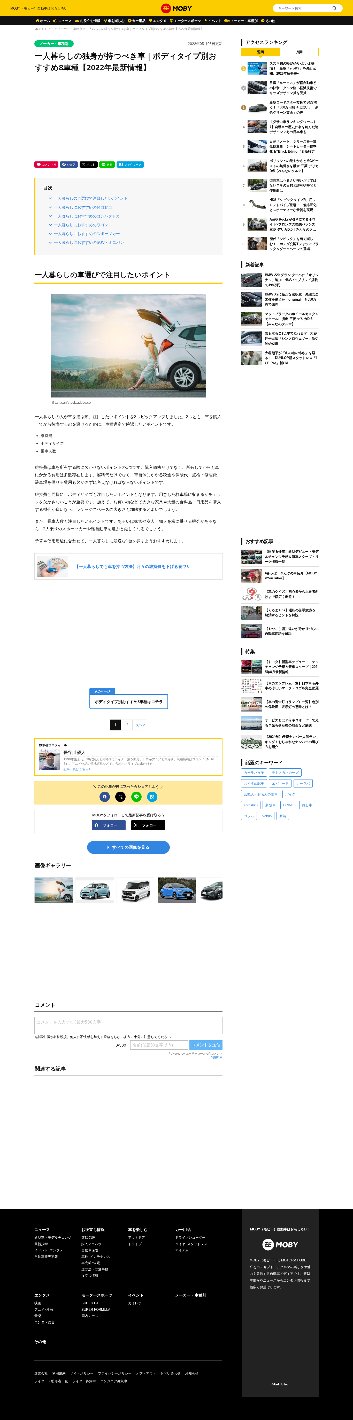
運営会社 (41, 1373)
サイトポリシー (82, 1373)
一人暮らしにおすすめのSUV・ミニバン (89, 242)
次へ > (140, 725)
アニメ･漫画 (43, 1310)
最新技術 (41, 1244)
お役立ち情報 (90, 21)
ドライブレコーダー (190, 1237)
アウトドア (136, 1237)
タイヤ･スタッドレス (191, 1244)
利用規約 (216, 1057)
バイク (290, 794)
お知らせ (191, 1373)
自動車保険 (89, 1250)
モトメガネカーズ (285, 773)
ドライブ (135, 1244)
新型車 (270, 805)
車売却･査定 (90, 1263)
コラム (249, 816)
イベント (215, 21)
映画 (37, 1303)
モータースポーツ (187, 21)
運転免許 (88, 1237)
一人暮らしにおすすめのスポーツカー (87, 233)
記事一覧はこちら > (77, 769)
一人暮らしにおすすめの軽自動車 (83, 207)
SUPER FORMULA (95, 1310)
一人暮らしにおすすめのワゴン (81, 225)
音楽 (37, 1316)
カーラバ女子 (254, 773)
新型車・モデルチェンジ (52, 1237)
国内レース (89, 1316)
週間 (260, 52)
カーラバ (303, 783)
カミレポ (135, 1303)
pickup (267, 816)
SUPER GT (90, 1303)
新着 (282, 816)
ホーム (45, 21)
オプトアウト (146, 1373)
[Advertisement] (128, 117)
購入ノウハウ (91, 1244)
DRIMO (288, 805)
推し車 (307, 805)
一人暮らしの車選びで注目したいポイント (91, 198)
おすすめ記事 (254, 783)
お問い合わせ (170, 1373)
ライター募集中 (84, 1381)
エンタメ (159, 21)
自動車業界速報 (46, 1257)
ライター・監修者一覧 (51, 1381)
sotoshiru (251, 805)
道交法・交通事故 (94, 1269)
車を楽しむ (116, 21)
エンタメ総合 (44, 1322)
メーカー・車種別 (244, 21)
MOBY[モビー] (44, 29)
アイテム (182, 1250)
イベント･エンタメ (48, 1250)
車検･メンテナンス (95, 1257)
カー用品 (138, 21)
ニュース (65, 21)
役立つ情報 (89, 1275)
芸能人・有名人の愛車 (261, 794)
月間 (299, 52)
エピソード (280, 783)
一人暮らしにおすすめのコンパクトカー (89, 216)
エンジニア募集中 (113, 1381)
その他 (270, 21)
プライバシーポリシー (115, 1373)
